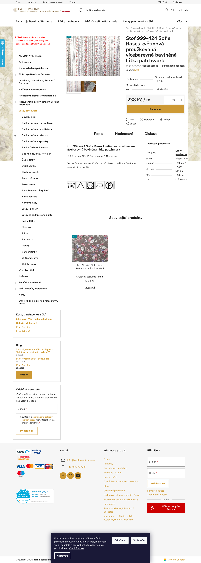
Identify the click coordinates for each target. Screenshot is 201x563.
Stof (136, 70)
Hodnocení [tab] (124, 133)
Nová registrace (155, 490)
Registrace (177, 2)
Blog (106, 486)
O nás (18, 2)
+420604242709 (76, 467)
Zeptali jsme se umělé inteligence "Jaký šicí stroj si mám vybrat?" (34, 351)
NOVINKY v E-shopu (30, 56)
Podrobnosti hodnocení (173, 65)
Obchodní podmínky (114, 490)
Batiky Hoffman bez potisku (37, 123)
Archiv (24, 374)
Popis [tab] (98, 133)
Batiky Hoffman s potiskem (37, 129)
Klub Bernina (23, 327)
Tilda (25, 233)
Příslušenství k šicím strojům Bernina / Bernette (39, 103)
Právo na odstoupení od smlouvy (121, 499)
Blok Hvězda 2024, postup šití (32, 359)
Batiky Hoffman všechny (35, 135)
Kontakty (32, 2)
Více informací (76, 548)
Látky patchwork (28, 110)
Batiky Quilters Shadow (35, 147)
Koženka (23, 276)
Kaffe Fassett (29, 196)
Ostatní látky (29, 264)
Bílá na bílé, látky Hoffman (36, 153)
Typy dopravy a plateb (53, 2)
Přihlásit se (26, 430)
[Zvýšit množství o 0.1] (181, 100)
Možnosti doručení (136, 85)
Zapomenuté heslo (157, 494)
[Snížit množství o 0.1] (166, 100)
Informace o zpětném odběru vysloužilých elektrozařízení (119, 518)
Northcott (27, 227)
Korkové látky (29, 202)
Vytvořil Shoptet (176, 559)
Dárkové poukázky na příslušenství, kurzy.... (38, 302)
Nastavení (62, 555)
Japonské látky (30, 178)
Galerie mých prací (26, 323)
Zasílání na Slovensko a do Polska (121, 481)
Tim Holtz (27, 239)
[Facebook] (63, 475)
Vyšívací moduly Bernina (32, 89)
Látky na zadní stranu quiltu (37, 215)
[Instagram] (70, 475)
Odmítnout (120, 540)
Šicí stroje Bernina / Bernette (34, 74)
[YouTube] (78, 475)
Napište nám (110, 477)
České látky (28, 160)
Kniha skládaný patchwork (33, 68)
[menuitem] (34, 21)
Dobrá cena (25, 62)
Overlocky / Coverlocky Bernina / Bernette (36, 82)
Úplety (25, 245)
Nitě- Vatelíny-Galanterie (33, 288)
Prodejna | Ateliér (113, 472)
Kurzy (22, 294)
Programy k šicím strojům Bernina (37, 95)
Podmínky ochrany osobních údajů (122, 495)
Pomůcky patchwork (30, 282)
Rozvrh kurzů (23, 331)
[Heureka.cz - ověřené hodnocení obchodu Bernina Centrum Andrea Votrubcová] (35, 496)
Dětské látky (29, 166)
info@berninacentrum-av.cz (81, 460)
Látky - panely (30, 208)
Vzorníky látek (27, 270)
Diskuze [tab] (151, 133)
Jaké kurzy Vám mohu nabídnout (34, 319)
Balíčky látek (29, 116)
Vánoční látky (29, 252)
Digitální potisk (30, 172)
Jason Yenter (29, 184)
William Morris (30, 258)
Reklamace (109, 504)
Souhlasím (139, 540)
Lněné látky (28, 221)
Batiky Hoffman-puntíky (35, 141)
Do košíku (155, 109)
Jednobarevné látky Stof (35, 190)
